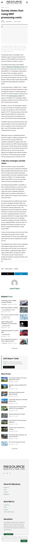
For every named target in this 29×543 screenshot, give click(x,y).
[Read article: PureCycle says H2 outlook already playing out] (4, 422)
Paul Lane (4, 304)
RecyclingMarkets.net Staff (8, 309)
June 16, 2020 (17, 21)
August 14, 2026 (13, 343)
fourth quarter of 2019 (15, 96)
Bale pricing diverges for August (9, 307)
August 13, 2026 (14, 424)
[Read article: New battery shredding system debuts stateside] (4, 394)
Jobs (5, 507)
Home (2, 7)
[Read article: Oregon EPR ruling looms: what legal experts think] (4, 401)
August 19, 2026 (14, 381)
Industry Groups (8, 268)
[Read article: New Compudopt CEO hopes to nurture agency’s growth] (24, 341)
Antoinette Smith (6, 317)
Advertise (6, 505)
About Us (6, 487)
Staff (5, 490)
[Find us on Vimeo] (7, 473)
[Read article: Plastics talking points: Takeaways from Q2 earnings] (24, 324)
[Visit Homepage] (14, 2)
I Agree (24, 541)
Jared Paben (9, 21)
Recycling (7, 7)
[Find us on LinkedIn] (4, 473)
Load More (14, 348)
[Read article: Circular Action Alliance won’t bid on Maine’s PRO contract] (4, 379)
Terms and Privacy (9, 512)
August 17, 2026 (6, 318)
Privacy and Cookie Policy (12, 541)
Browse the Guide (8, 367)
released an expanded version (15, 67)
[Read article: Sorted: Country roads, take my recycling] (4, 429)
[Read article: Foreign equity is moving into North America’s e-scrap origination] (4, 408)
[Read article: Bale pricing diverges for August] (24, 310)
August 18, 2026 (13, 304)
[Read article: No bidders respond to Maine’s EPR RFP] (4, 386)
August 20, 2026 (14, 389)
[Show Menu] (2, 2)
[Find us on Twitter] (10, 473)
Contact (6, 509)
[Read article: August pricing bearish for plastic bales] (24, 333)
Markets (16, 268)
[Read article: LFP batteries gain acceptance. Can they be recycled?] (4, 436)
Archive (6, 492)
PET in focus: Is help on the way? (10, 315)
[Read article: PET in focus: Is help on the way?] (24, 317)
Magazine (6, 494)
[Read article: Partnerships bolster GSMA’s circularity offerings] (24, 303)
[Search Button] (27, 2)
